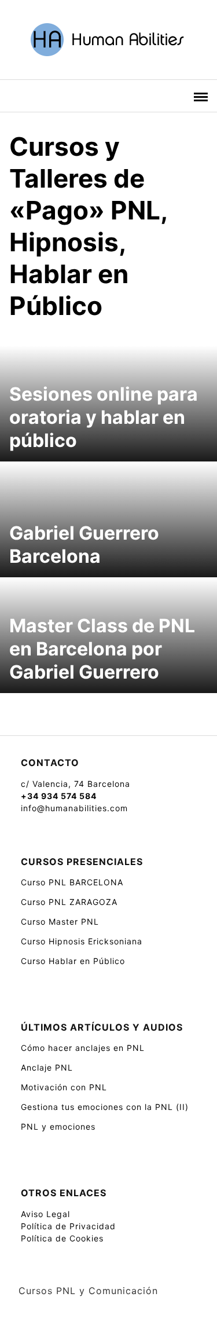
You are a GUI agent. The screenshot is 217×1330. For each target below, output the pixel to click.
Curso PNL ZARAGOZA (69, 902)
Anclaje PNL (47, 1067)
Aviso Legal (45, 1214)
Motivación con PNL (64, 1087)
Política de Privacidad (68, 1226)
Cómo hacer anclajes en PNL (83, 1048)
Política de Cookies (62, 1238)
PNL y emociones (58, 1126)
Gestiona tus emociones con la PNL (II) (105, 1107)
